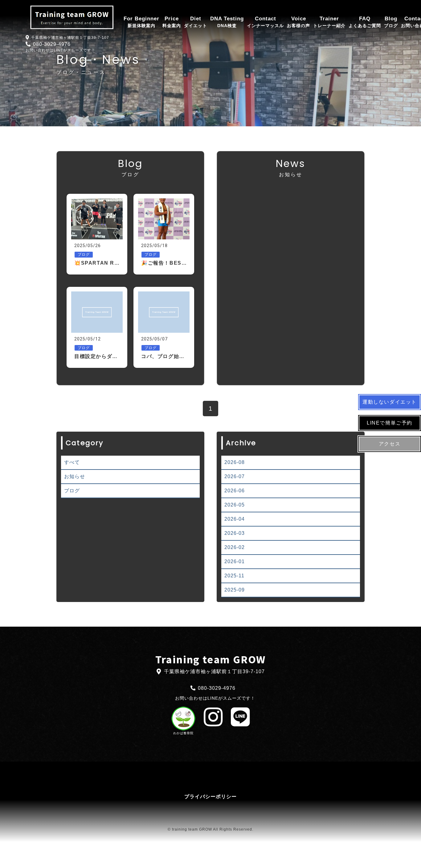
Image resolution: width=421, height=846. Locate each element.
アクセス (389, 443)
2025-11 (234, 575)
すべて (72, 462)
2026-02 (234, 547)
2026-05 (234, 504)
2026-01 (234, 561)
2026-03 (234, 533)
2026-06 (234, 490)
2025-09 (234, 589)
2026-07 (234, 476)
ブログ (72, 490)
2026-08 (234, 462)
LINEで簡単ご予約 (389, 422)
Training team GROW (210, 659)
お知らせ (74, 476)
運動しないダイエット (389, 402)
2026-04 (234, 519)
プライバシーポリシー (210, 796)
